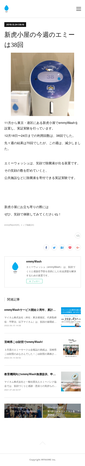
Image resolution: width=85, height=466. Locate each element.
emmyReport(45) (11, 224)
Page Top (42, 444)
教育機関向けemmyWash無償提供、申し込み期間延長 (38, 374)
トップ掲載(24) (27, 224)
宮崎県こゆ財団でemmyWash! (23, 342)
